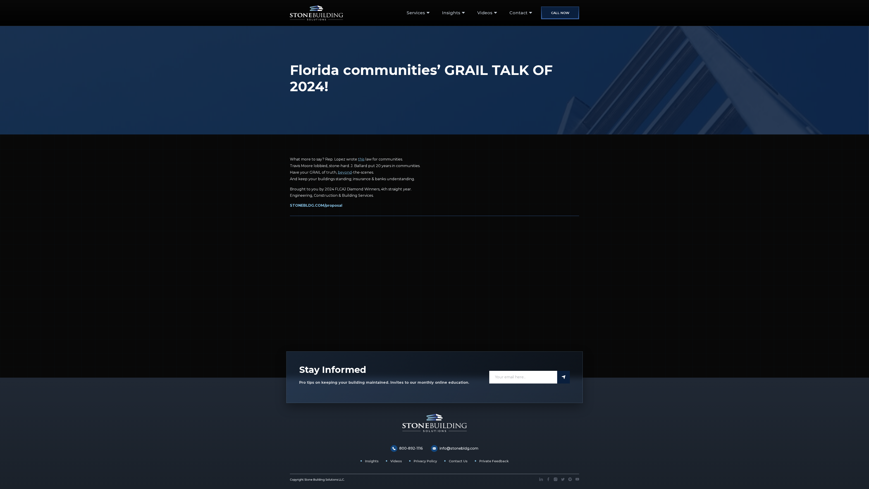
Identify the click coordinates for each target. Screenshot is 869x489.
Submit (563, 377)
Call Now (560, 13)
